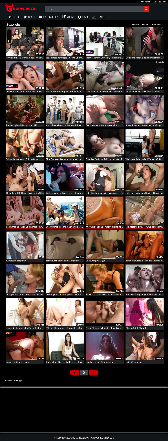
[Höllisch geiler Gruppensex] (105, 346)
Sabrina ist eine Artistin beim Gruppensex (107, 294)
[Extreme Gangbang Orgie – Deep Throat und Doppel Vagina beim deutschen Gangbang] (145, 177)
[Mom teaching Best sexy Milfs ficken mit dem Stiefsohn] (105, 41)
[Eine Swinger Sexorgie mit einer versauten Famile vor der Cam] (65, 143)
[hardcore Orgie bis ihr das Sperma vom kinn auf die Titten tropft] (145, 244)
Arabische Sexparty (16, 260)
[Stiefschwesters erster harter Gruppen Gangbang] (145, 109)
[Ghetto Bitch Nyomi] (145, 312)
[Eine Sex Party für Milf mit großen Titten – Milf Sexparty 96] (105, 143)
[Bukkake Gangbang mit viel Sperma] (145, 278)
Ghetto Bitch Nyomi (136, 328)
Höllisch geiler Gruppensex (99, 362)
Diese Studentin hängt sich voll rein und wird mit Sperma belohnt (119, 328)
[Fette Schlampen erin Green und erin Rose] (105, 177)
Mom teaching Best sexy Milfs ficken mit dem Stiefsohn (113, 57)
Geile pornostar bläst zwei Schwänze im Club (68, 193)
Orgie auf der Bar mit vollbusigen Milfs (25, 57)
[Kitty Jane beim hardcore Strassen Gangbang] (145, 75)
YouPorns (145, 1)
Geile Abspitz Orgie (95, 260)
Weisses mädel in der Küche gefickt (143, 159)
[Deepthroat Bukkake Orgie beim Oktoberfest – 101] (25, 177)
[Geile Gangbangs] (145, 346)
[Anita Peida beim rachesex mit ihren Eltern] (65, 109)
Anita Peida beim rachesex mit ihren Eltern (67, 125)
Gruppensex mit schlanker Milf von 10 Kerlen (109, 125)
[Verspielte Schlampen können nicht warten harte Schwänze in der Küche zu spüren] (65, 75)
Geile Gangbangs (134, 362)
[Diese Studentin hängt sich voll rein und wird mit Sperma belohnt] (105, 312)
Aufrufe (145, 24)
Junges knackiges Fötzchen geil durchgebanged (69, 362)
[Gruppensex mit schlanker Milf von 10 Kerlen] (105, 109)
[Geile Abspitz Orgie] (105, 244)
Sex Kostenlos (160, 1)
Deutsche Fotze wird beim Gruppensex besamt (109, 91)
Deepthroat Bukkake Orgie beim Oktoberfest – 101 (32, 193)
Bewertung (156, 24)
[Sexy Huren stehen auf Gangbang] (65, 244)
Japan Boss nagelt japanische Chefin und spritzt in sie (73, 57)
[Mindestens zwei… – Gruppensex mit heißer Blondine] (145, 210)
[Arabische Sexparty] (25, 244)
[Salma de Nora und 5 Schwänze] (25, 143)
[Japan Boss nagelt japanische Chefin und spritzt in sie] (65, 41)
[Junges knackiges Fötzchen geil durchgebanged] (65, 346)
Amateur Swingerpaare (18, 362)
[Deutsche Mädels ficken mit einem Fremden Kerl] (145, 41)
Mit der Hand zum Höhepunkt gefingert (66, 328)
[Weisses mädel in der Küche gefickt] (145, 143)
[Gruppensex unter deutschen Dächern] (25, 278)
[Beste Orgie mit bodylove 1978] (25, 109)
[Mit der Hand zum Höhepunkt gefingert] (65, 312)
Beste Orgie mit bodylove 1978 (21, 125)
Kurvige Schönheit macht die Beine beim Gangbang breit (114, 226)
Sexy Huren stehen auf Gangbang (62, 260)
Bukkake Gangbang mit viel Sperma (143, 294)
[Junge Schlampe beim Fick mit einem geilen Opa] (25, 312)
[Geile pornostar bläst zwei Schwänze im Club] (65, 177)
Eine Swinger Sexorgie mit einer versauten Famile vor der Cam (77, 159)
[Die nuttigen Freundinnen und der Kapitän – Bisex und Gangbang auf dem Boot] (65, 210)
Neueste (135, 24)
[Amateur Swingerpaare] (25, 346)
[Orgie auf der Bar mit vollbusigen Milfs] (25, 41)
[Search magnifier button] (146, 9)
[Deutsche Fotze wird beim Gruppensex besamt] (105, 75)
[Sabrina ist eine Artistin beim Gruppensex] (105, 278)
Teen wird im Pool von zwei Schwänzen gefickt (29, 91)
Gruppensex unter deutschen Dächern (25, 294)
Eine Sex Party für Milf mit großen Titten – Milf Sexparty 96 (116, 159)
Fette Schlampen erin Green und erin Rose (107, 193)
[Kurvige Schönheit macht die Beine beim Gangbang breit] (105, 210)
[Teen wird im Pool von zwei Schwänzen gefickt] (25, 75)
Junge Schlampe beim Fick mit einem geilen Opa (30, 328)
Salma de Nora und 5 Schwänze (22, 159)
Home (7, 380)
